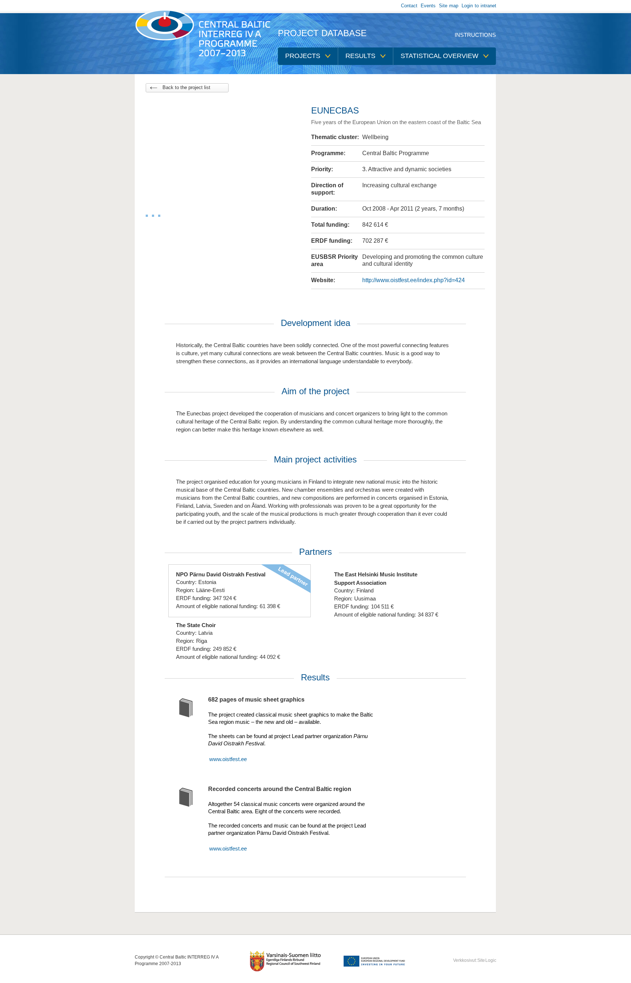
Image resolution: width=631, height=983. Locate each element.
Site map (448, 5)
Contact (409, 5)
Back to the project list (186, 87)
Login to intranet (479, 5)
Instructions (475, 35)
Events (428, 5)
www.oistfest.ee (228, 759)
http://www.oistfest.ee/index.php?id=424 (413, 280)
